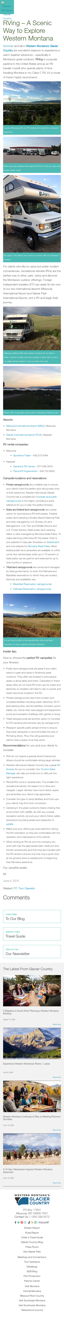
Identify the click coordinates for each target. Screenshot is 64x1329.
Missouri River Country (32, 1295)
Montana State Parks (39, 546)
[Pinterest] (22, 1222)
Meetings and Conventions (32, 1257)
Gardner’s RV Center (24, 466)
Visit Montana (32, 1286)
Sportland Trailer (21, 455)
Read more (57, 1024)
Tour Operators (32, 1261)
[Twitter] (18, 1222)
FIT (15, 888)
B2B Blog (32, 1271)
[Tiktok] (29, 1222)
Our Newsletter (18, 952)
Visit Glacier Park (32, 1251)
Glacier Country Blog (32, 1242)
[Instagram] (25, 1222)
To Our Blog (15, 917)
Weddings (32, 1266)
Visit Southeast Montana (32, 1300)
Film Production (32, 1276)
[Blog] (32, 1222)
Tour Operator (26, 888)
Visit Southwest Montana (32, 1305)
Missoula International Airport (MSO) (25, 425)
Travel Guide (15, 934)
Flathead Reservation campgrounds (32, 588)
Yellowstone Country (32, 1310)
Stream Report (32, 1227)
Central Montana (32, 1291)
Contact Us (21, 1216)
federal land (53, 542)
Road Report (32, 1232)
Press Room (32, 1246)
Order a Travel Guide (32, 1237)
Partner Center (32, 1280)
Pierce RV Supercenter (25, 471)
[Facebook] (15, 1222)
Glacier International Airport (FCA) (24, 434)
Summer (8, 46)
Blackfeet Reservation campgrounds (32, 584)
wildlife (9, 824)
